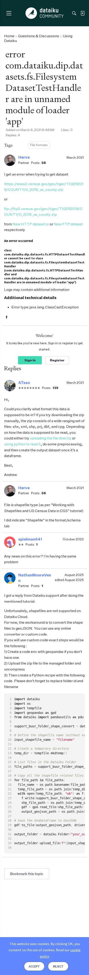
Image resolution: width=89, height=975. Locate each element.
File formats (39, 145)
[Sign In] (82, 13)
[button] (10, 160)
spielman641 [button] (30, 539)
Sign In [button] (30, 360)
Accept (34, 966)
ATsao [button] (24, 382)
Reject (58, 966)
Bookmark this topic (26, 873)
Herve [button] (24, 157)
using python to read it (22, 444)
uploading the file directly (50, 438)
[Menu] (9, 13)
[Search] (74, 13)
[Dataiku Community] (45, 13)
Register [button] (57, 360)
